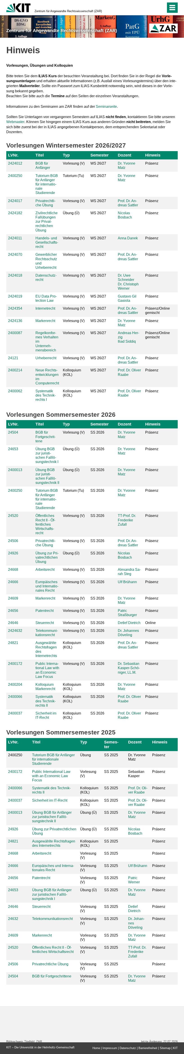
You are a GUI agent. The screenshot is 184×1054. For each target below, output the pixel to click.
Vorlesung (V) (74, 163)
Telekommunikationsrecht (52, 919)
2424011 (15, 238)
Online (150, 623)
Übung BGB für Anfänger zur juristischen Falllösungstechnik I (52, 894)
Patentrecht (44, 611)
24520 (13, 516)
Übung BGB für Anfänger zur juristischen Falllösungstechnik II (52, 817)
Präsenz (151, 163)
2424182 (15, 213)
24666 (13, 582)
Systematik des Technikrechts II (45, 701)
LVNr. (13, 155)
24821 (13, 643)
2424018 (15, 275)
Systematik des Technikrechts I (45, 395)
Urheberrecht (45, 358)
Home (96, 1048)
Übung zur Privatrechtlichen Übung (47, 557)
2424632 (15, 631)
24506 (13, 541)
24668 (13, 569)
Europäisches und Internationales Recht (46, 586)
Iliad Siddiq (127, 341)
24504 (13, 432)
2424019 (15, 296)
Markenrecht (45, 321)
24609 (13, 598)
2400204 (15, 684)
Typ (66, 155)
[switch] (153, 7)
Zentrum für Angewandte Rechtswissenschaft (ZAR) (68, 11)
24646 (13, 623)
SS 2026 (97, 432)
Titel (39, 155)
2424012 (15, 163)
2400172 (15, 664)
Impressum (110, 1048)
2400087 (15, 333)
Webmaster (15, 122)
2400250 (15, 176)
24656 (13, 611)
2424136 (15, 321)
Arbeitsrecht (45, 569)
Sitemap (165, 1048)
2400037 (15, 713)
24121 (13, 358)
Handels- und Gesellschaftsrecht (46, 242)
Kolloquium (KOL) (72, 372)
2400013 (15, 470)
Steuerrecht (44, 623)
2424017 (15, 201)
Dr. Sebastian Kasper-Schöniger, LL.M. (129, 668)
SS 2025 (111, 755)
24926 (13, 553)
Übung (85, 755)
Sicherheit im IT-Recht (49, 800)
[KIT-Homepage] (18, 7)
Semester (99, 155)
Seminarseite (106, 106)
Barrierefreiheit (147, 1048)
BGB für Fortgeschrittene (45, 436)
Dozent (124, 155)
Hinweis (152, 155)
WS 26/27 (98, 163)
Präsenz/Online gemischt (157, 310)
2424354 (15, 308)
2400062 (15, 391)
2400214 (15, 370)
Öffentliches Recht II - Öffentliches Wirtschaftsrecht (45, 524)
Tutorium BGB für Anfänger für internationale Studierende (46, 184)
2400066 (15, 697)
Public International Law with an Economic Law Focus (51, 776)
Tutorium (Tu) (73, 176)
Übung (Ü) (71, 213)
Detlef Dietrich (129, 623)
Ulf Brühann (127, 582)
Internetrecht (45, 308)
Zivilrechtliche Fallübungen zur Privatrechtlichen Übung (46, 221)
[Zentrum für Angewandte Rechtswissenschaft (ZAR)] (163, 28)
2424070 (15, 254)
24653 (13, 449)
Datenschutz (128, 1048)
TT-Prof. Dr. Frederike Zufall (127, 520)
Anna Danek (128, 238)
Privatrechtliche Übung (50, 964)
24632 (13, 919)
